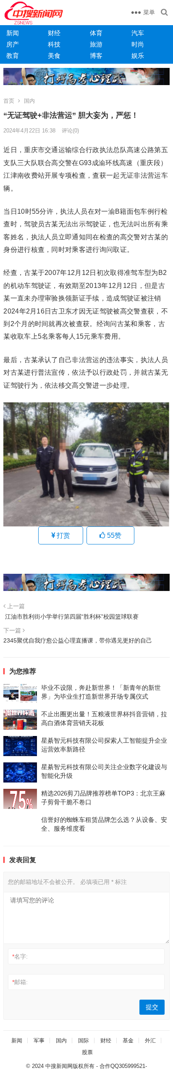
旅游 (96, 44)
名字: (20, 956)
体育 (96, 32)
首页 (8, 101)
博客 (96, 55)
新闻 (12, 32)
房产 (12, 44)
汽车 (137, 32)
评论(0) (70, 130)
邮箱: (20, 982)
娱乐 (137, 55)
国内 (29, 101)
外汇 (150, 1040)
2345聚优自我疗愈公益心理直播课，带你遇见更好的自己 (77, 640)
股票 (87, 1052)
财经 (54, 32)
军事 (39, 1040)
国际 (83, 1040)
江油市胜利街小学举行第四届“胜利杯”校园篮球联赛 (71, 616)
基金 (128, 1040)
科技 (54, 44)
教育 (12, 55)
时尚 (137, 44)
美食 (54, 55)
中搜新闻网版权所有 (69, 1066)
